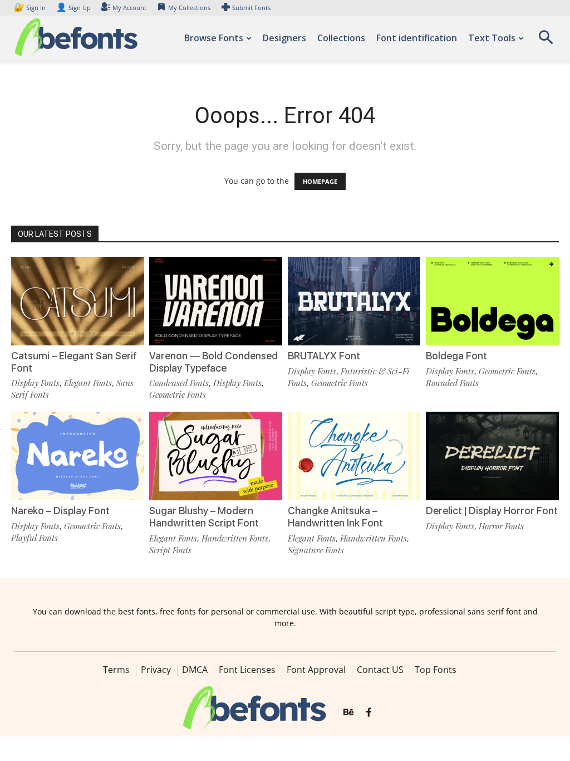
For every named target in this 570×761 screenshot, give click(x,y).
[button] (545, 41)
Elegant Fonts (88, 382)
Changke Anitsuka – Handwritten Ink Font (335, 517)
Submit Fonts (251, 7)
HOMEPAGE (320, 181)
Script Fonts (170, 549)
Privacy (156, 670)
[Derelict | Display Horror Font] (492, 456)
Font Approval (316, 670)
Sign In (30, 7)
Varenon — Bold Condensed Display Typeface (213, 362)
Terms (116, 670)
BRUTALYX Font (324, 356)
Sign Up (73, 7)
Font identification (416, 38)
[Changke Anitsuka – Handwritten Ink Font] (354, 456)
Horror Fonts (501, 525)
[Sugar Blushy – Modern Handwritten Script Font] (215, 456)
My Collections (189, 7)
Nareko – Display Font (60, 510)
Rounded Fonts (452, 382)
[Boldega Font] (492, 301)
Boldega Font (456, 356)
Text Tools (491, 38)
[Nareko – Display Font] (77, 456)
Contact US (380, 670)
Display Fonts (35, 382)
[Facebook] (368, 712)
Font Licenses (247, 670)
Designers (284, 38)
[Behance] (348, 712)
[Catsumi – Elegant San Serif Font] (77, 301)
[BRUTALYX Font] (354, 301)
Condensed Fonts (179, 382)
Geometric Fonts (177, 394)
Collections (341, 38)
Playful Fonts (34, 537)
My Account (129, 7)
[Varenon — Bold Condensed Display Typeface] (215, 301)
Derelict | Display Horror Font (492, 510)
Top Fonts (435, 670)
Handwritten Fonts (235, 538)
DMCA (195, 670)
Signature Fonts (316, 549)
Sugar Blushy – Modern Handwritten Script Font (204, 517)
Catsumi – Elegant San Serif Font (74, 362)
